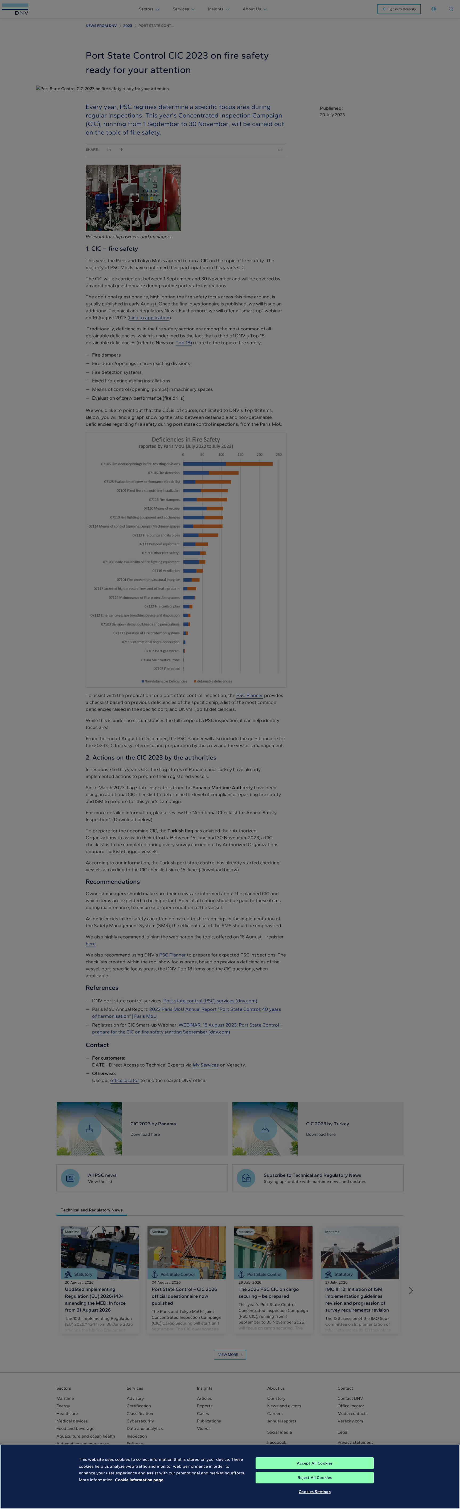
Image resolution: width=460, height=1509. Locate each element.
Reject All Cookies (315, 1477)
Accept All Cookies (315, 1463)
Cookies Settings (314, 1491)
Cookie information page (139, 1479)
